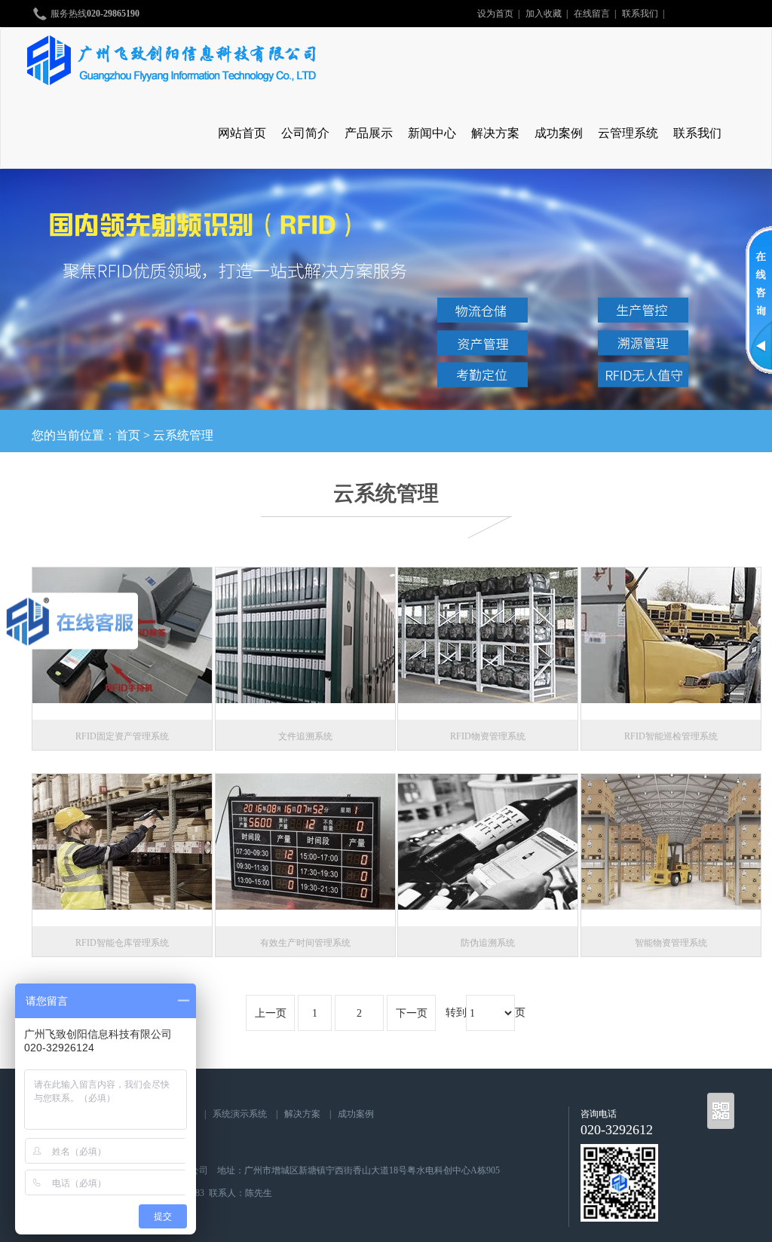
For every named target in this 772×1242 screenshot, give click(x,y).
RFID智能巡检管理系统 (671, 736)
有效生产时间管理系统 (305, 943)
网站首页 (242, 133)
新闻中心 (432, 133)
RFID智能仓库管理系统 (122, 943)
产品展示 (369, 133)
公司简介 (305, 133)
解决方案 (495, 133)
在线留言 (592, 13)
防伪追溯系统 (488, 943)
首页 (128, 435)
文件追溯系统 (305, 736)
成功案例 (559, 133)
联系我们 (640, 13)
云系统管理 (183, 435)
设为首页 (495, 13)
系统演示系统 (240, 1114)
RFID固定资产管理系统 (122, 736)
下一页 (411, 1013)
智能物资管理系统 (671, 943)
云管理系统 (628, 133)
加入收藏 (543, 13)
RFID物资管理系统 (487, 736)
